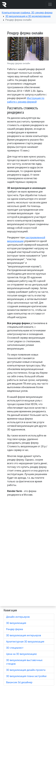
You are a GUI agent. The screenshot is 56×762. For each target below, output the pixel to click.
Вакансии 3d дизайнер (19, 682)
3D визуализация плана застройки (26, 676)
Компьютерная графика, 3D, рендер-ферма (27, 12)
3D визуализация (16, 623)
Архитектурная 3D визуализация (25, 641)
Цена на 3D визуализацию (21, 654)
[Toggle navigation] (50, 4)
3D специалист (14, 647)
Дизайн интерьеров (18, 616)
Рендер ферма (14, 629)
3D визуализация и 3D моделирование (28, 16)
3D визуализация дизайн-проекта (25, 670)
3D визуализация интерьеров (23, 635)
